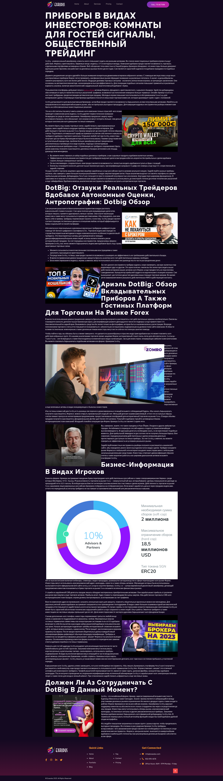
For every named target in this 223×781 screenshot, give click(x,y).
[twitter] (61, 759)
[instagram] (51, 759)
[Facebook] (46, 759)
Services (97, 4)
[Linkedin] (56, 759)
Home (76, 4)
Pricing (108, 4)
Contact (119, 4)
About (86, 4)
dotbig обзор (89, 90)
